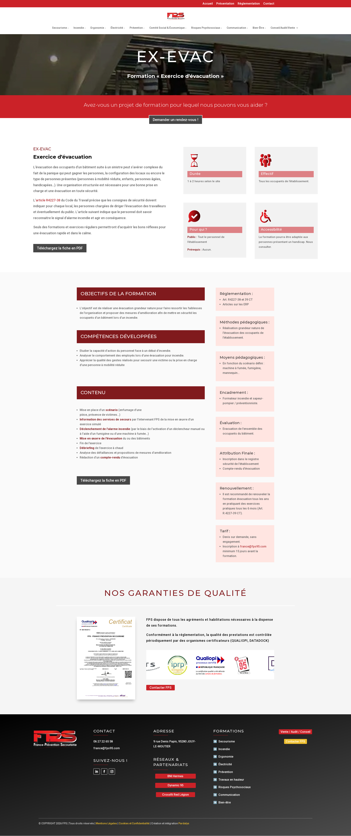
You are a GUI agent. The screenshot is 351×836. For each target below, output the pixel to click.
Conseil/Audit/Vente (283, 27)
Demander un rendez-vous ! (175, 119)
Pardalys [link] (183, 823)
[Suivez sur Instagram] (112, 771)
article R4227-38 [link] (48, 200)
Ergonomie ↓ (98, 27)
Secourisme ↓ (60, 27)
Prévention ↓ (137, 27)
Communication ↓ (237, 27)
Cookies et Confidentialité (134, 823)
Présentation (225, 3)
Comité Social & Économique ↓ (167, 27)
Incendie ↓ (79, 27)
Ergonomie (225, 756)
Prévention (225, 772)
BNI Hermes (175, 776)
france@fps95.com (106, 748)
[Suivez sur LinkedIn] (96, 771)
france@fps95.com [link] (253, 546)
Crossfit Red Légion (175, 794)
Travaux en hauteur (231, 779)
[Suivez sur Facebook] (104, 771)
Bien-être (224, 802)
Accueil (208, 3)
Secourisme (226, 741)
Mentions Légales (106, 823)
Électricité (225, 764)
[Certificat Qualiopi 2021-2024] (106, 698)
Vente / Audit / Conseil (295, 731)
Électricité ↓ (118, 27)
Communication (229, 795)
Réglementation (249, 3)
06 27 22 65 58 (103, 741)
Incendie (224, 749)
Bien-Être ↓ (259, 27)
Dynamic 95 (175, 785)
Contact (268, 3)
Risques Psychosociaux (234, 787)
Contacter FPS (160, 687)
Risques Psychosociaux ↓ (206, 27)
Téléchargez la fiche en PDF (60, 248)
